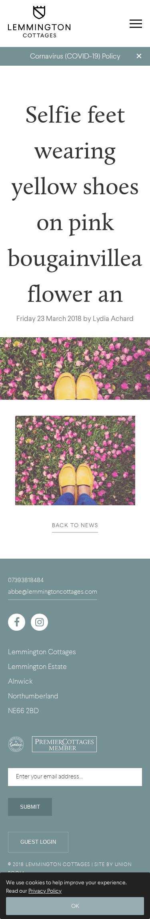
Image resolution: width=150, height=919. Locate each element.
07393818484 (26, 580)
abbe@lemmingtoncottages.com (52, 591)
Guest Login (38, 842)
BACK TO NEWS (75, 525)
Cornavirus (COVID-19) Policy (75, 56)
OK (75, 906)
